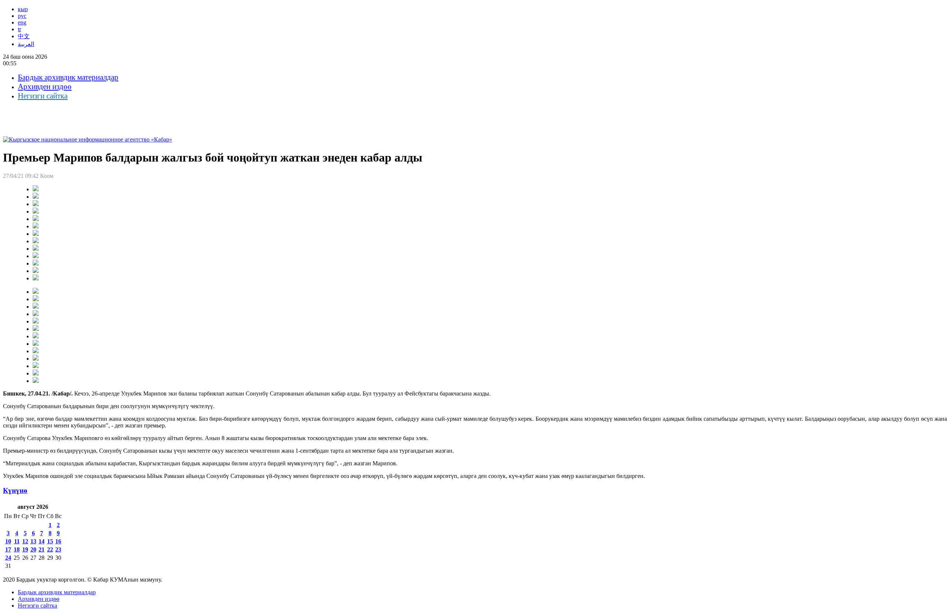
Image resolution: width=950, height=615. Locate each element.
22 (50, 549)
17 (8, 549)
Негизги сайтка (43, 95)
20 (33, 549)
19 (25, 549)
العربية (26, 44)
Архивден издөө (45, 86)
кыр (23, 9)
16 (58, 541)
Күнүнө (15, 490)
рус (22, 16)
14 (42, 541)
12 (25, 541)
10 (8, 541)
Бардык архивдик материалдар (68, 77)
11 (17, 541)
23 (58, 549)
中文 (24, 36)
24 (8, 557)
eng (22, 22)
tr (19, 29)
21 (42, 549)
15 (50, 541)
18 (17, 549)
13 (33, 541)
